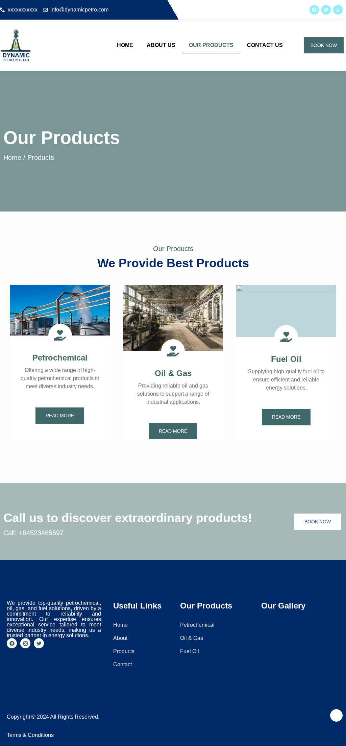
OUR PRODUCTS (211, 45)
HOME (125, 45)
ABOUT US (161, 45)
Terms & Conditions (30, 735)
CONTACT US (265, 45)
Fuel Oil (286, 359)
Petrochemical (60, 357)
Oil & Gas (173, 373)
